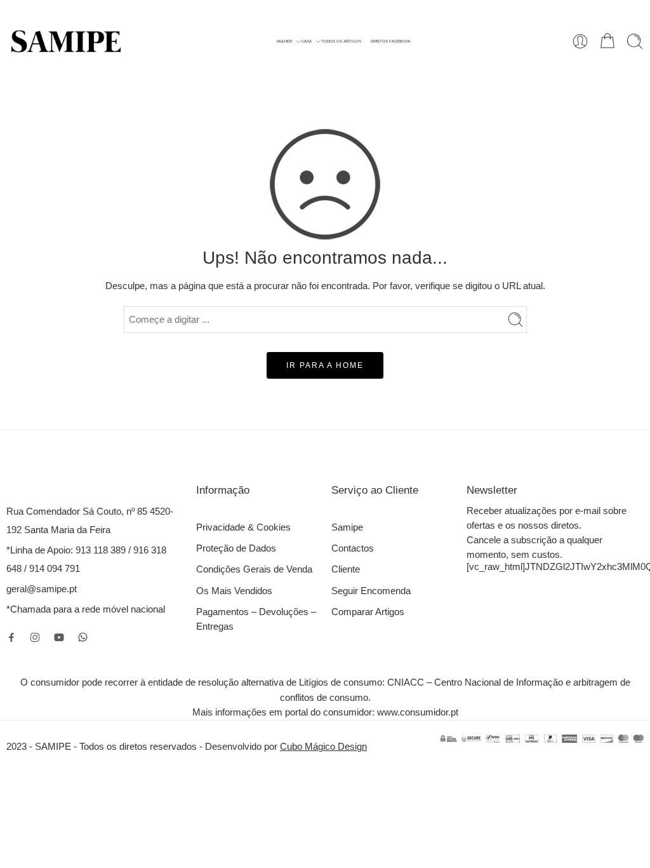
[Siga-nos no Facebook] (11, 637)
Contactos (352, 548)
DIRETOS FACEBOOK (391, 41)
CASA (307, 41)
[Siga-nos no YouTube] (59, 637)
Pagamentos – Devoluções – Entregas (256, 619)
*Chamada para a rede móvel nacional (85, 609)
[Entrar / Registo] (580, 41)
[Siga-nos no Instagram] (35, 637)
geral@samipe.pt (41, 589)
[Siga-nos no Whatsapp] (82, 637)
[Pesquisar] (635, 41)
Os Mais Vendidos (234, 591)
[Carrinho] (607, 41)
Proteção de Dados (236, 548)
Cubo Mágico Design (323, 747)
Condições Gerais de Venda (254, 569)
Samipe (347, 527)
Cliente (345, 569)
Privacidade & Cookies (243, 527)
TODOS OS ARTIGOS (341, 41)
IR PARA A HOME (325, 365)
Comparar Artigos (367, 612)
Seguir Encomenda (371, 591)
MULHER (284, 41)
